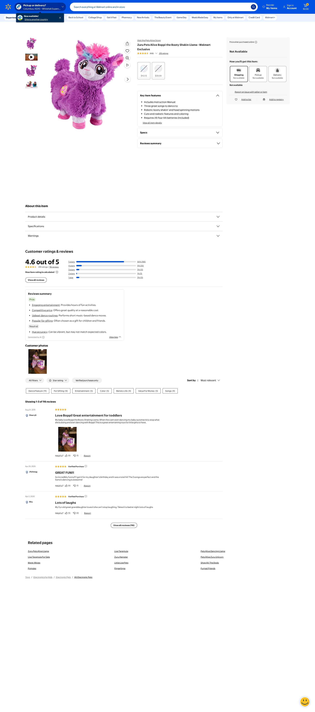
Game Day (182, 17)
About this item (36, 206)
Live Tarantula (121, 551)
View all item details (152, 122)
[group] (152, 53)
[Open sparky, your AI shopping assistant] (305, 702)
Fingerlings (119, 568)
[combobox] (164, 7)
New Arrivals (143, 17)
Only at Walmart (235, 17)
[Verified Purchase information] (85, 466)
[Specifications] (218, 226)
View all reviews (36, 280)
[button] (270, 7)
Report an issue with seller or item (251, 92)
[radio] (143, 70)
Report (87, 455)
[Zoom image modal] (127, 58)
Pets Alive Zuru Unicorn (212, 557)
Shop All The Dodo (210, 562)
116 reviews (54, 267)
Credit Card (254, 17)
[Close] (61, 17)
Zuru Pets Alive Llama (38, 551)
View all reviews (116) (124, 525)
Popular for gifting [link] (42, 320)
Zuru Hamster (121, 557)
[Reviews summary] (156, 53)
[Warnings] (218, 235)
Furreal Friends (208, 568)
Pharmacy (127, 17)
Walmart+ (270, 17)
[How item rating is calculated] (57, 272)
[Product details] (218, 216)
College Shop (95, 17)
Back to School (76, 17)
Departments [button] (12, 17)
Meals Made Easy (200, 17)
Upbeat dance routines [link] (45, 315)
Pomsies (32, 568)
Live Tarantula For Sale (39, 557)
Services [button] (33, 17)
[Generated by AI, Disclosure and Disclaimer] (43, 337)
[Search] (253, 7)
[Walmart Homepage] (8, 7)
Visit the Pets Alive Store (149, 40)
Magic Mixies (34, 562)
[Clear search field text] (246, 7)
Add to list (246, 99)
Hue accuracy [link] (39, 331)
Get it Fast (111, 17)
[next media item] (128, 79)
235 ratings (163, 53)
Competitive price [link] (42, 310)
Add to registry (276, 99)
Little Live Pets (121, 562)
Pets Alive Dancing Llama (213, 551)
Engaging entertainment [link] (46, 305)
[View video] (127, 65)
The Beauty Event (162, 17)
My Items (217, 17)
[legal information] (256, 42)
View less (113, 337)
